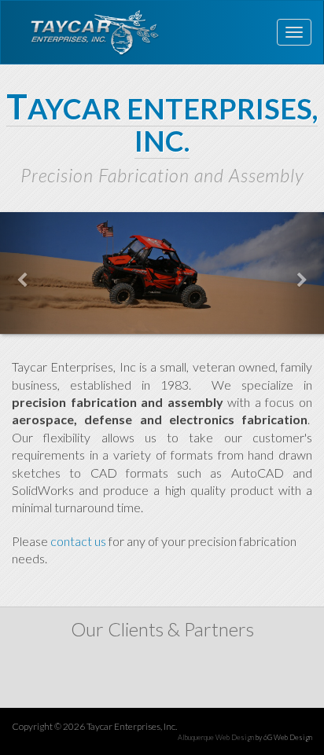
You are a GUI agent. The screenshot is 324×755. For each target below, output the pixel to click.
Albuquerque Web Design (216, 737)
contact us (78, 540)
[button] (24, 273)
